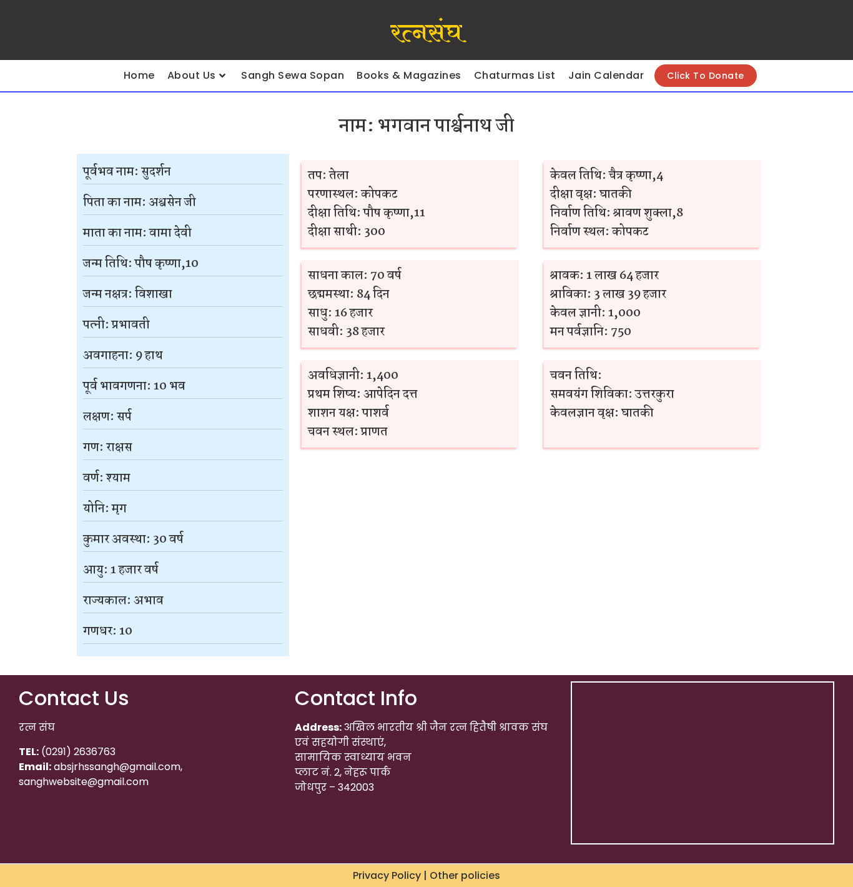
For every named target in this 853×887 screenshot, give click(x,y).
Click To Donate (705, 76)
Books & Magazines (409, 75)
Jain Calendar (606, 75)
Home (139, 75)
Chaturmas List (515, 75)
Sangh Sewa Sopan (292, 75)
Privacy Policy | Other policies (426, 875)
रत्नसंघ (426, 33)
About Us (191, 75)
